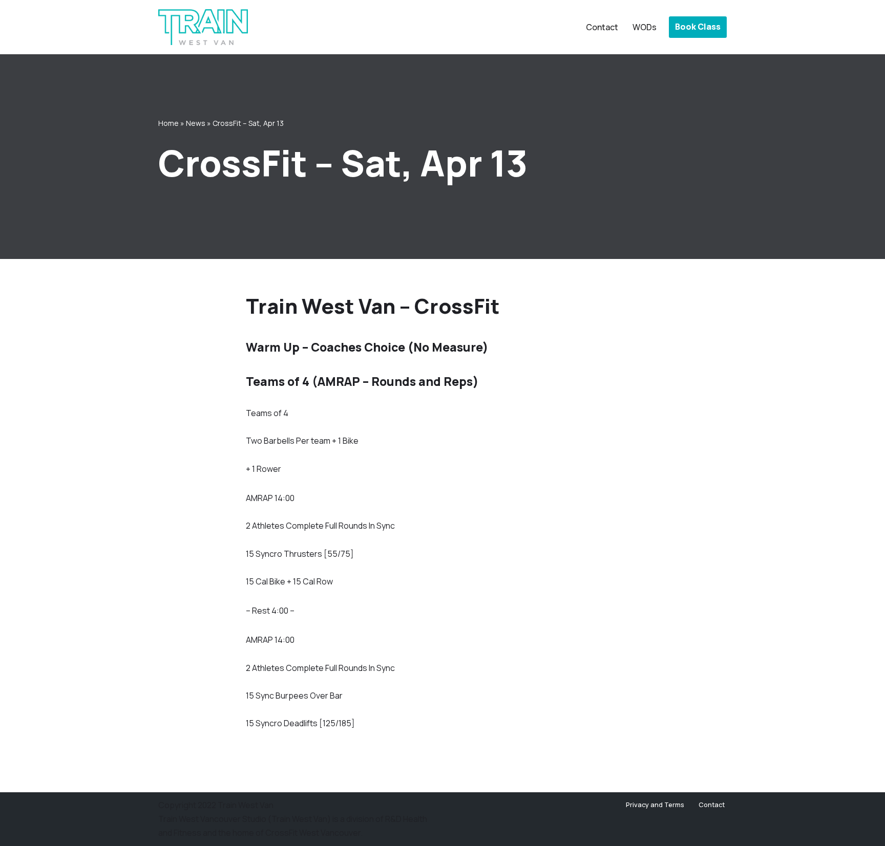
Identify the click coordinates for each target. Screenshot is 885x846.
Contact (602, 27)
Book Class (698, 26)
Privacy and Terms (655, 804)
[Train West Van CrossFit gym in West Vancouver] (203, 27)
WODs (645, 27)
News (195, 123)
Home (168, 123)
